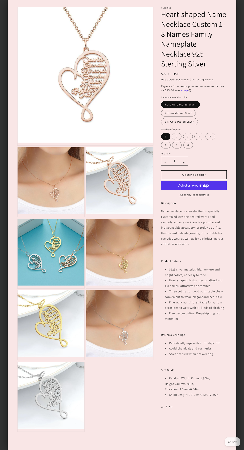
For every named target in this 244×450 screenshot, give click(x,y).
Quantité (166, 153)
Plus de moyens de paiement (194, 194)
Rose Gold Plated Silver (180, 104)
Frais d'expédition (171, 79)
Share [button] (169, 406)
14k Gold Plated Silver (179, 121)
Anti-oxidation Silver (178, 113)
